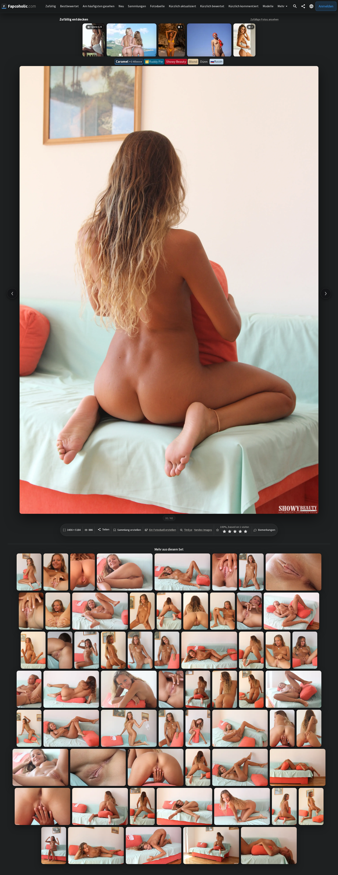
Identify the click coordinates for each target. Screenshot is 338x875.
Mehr (281, 6)
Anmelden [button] (326, 6)
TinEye (188, 530)
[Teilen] (303, 6)
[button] (311, 6)
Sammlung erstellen (129, 530)
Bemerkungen (266, 530)
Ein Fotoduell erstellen (162, 530)
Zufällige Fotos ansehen (264, 19)
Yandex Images (203, 530)
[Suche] (295, 6)
